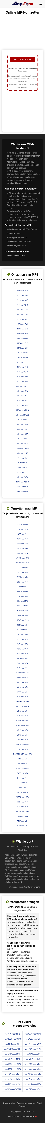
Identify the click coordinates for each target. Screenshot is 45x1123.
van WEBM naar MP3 (32, 1074)
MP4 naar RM (23, 462)
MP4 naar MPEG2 (22, 415)
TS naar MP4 (22, 787)
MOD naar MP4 (22, 687)
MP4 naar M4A (22, 376)
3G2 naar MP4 (22, 524)
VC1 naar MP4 (22, 792)
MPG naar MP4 (22, 711)
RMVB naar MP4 (22, 768)
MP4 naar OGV (22, 443)
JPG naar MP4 (22, 634)
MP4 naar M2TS (22, 372)
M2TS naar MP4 (22, 649)
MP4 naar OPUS (22, 448)
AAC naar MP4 (22, 539)
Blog (39, 1103)
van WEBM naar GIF (33, 1039)
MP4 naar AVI (23, 324)
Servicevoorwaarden (26, 1103)
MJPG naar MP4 (22, 677)
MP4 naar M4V (22, 381)
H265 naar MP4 (22, 615)
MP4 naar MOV (22, 396)
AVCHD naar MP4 (22, 563)
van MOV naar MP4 (12, 1054)
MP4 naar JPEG (22, 362)
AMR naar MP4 (22, 548)
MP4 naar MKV (22, 391)
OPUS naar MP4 (22, 744)
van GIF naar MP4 (33, 1089)
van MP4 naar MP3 (12, 1034)
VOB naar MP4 (22, 802)
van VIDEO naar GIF (12, 1049)
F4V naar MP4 (22, 591)
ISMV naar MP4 (22, 625)
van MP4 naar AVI (33, 1054)
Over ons (22, 1106)
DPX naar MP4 (22, 582)
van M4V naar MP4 (32, 1069)
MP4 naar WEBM (22, 482)
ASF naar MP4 (22, 553)
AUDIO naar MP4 (22, 558)
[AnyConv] (22, 3)
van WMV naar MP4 (33, 1034)
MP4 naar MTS (22, 424)
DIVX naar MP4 (22, 577)
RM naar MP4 (23, 763)
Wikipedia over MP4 (16, 255)
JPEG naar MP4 (22, 629)
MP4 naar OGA (22, 434)
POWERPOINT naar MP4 (22, 754)
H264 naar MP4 (22, 610)
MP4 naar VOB (22, 472)
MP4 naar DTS (22, 329)
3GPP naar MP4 (22, 534)
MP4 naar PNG (22, 453)
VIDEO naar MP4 (22, 797)
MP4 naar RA (22, 458)
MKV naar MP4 (22, 682)
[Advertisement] (22, 111)
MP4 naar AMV (22, 314)
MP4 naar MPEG (22, 410)
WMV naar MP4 (22, 821)
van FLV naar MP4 (12, 1084)
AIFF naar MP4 (22, 543)
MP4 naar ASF (22, 319)
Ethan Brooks (34, 886)
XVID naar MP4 (22, 826)
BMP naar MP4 (22, 572)
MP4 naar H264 (22, 352)
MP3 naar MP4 (22, 696)
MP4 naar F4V (22, 333)
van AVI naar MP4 (12, 1074)
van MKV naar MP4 (12, 1059)
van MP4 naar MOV (33, 1044)
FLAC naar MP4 (22, 596)
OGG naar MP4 (22, 735)
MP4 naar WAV (22, 477)
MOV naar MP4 (22, 692)
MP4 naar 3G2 (22, 290)
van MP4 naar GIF (12, 1044)
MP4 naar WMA (22, 486)
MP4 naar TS (22, 467)
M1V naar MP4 (22, 639)
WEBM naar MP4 (22, 811)
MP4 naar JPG (22, 367)
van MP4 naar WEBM (12, 1089)
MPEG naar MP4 (22, 706)
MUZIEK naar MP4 (22, 720)
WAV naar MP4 (22, 806)
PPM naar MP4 (22, 759)
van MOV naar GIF (32, 1059)
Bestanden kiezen (22, 59)
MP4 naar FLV (22, 343)
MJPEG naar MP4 (22, 672)
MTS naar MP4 (22, 716)
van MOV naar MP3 (33, 1049)
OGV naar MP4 (22, 739)
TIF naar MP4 (23, 782)
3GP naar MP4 (22, 529)
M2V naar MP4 (22, 653)
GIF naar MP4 (22, 606)
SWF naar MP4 (22, 773)
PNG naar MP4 (22, 749)
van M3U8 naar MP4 (33, 1084)
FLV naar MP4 (22, 601)
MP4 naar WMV (22, 491)
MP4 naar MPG (22, 419)
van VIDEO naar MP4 (12, 1069)
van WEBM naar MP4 (12, 1064)
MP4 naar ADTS (22, 305)
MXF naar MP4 (22, 730)
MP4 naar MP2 (22, 400)
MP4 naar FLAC (22, 338)
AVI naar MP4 (23, 567)
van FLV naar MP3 (33, 1079)
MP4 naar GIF (22, 348)
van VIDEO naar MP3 (12, 1039)
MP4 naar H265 (22, 357)
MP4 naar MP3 (22, 405)
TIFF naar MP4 (22, 778)
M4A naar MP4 (22, 663)
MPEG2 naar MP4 (22, 701)
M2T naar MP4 (22, 644)
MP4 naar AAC (22, 300)
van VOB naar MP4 (32, 1064)
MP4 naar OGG (22, 439)
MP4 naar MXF (22, 429)
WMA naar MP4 (22, 816)
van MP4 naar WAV (12, 1079)
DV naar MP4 (22, 586)
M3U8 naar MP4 (22, 658)
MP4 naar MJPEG (22, 386)
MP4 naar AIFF (22, 309)
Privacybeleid (9, 1103)
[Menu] (40, 3)
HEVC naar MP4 (22, 620)
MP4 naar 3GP (22, 295)
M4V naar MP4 (22, 668)
